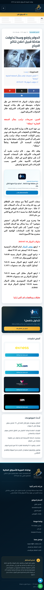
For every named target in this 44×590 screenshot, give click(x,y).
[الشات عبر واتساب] (40, 586)
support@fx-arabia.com (34, 544)
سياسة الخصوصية (36, 532)
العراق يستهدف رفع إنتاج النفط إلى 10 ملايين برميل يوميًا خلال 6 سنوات (23, 424)
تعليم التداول (37, 510)
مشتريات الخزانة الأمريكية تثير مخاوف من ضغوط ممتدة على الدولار (24, 439)
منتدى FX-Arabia (36, 525)
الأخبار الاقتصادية (36, 507)
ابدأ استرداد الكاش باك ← (22, 193)
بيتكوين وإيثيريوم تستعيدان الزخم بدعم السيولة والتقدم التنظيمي (22, 451)
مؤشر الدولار (28, 247)
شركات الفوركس (36, 514)
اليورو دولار (26, 258)
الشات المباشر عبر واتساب (34, 550)
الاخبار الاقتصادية (34, 32)
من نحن (39, 529)
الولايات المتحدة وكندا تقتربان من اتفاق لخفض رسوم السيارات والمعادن (22, 432)
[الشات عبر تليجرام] (40, 580)
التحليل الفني (37, 504)
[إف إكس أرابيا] (38, 8)
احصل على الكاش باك (22, 329)
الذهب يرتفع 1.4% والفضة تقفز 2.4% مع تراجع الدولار (22, 445)
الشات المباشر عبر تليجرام (34, 547)
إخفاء (26, 72)
